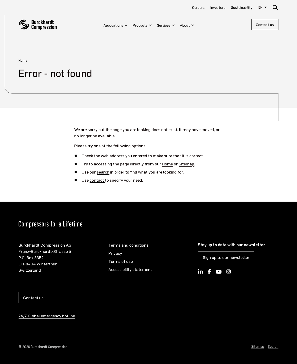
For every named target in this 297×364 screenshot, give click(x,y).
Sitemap (186, 164)
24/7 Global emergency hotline (47, 316)
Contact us (265, 24)
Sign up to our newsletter (226, 257)
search (103, 172)
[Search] (275, 7)
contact (97, 180)
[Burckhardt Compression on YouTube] (219, 273)
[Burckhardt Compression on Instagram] (228, 273)
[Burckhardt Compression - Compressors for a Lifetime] (38, 24)
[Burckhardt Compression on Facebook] (209, 273)
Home (167, 164)
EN (260, 7)
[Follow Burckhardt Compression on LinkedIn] (200, 273)
